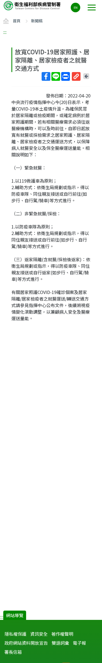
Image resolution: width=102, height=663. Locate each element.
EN (76, 7)
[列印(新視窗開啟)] (65, 76)
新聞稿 (36, 20)
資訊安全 (39, 634)
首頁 (16, 20)
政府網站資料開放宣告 (26, 643)
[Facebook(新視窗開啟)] (46, 76)
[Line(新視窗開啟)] (56, 76)
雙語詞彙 (60, 643)
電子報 (79, 643)
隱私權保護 (15, 634)
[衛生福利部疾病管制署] (32, 5)
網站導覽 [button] (14, 615)
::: (5, 32)
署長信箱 (13, 652)
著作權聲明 (62, 634)
